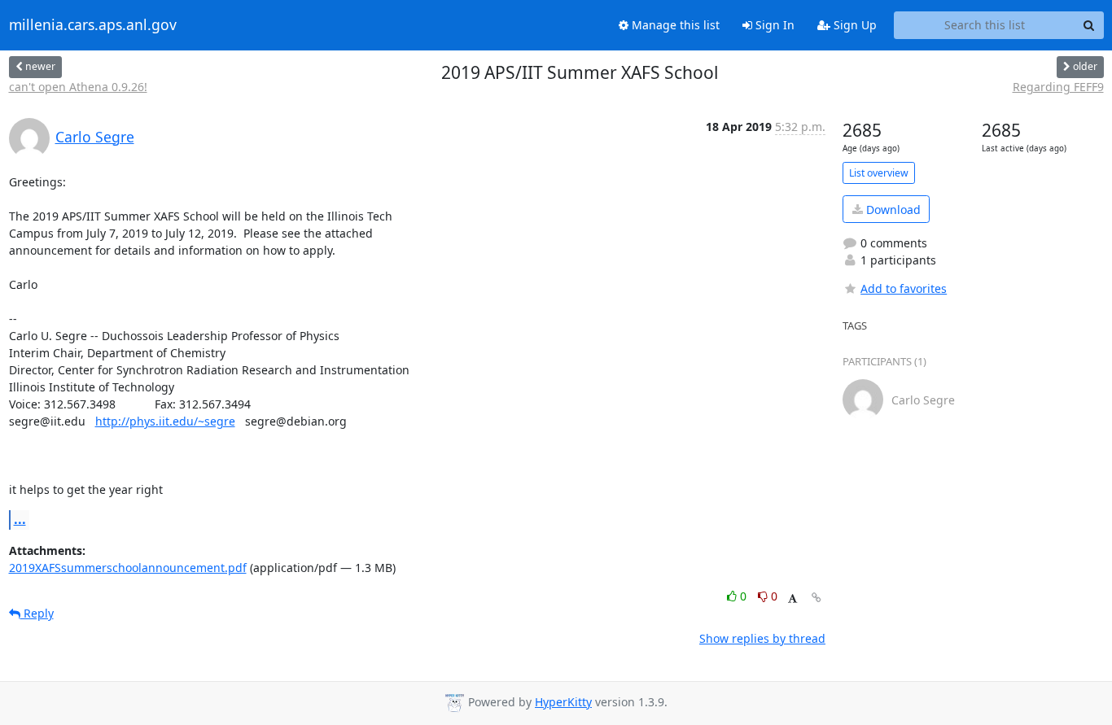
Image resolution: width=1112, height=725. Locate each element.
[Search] (1089, 25)
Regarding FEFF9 (1058, 86)
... (20, 519)
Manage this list (674, 25)
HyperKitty (563, 702)
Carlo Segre (94, 136)
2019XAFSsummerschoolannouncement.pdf (128, 567)
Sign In (773, 25)
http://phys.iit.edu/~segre (165, 421)
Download (892, 209)
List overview (878, 173)
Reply (37, 613)
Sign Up (853, 25)
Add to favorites (903, 288)
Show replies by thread (762, 638)
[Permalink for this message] (816, 598)
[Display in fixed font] (792, 598)
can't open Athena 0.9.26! (78, 86)
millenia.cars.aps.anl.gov (93, 25)
